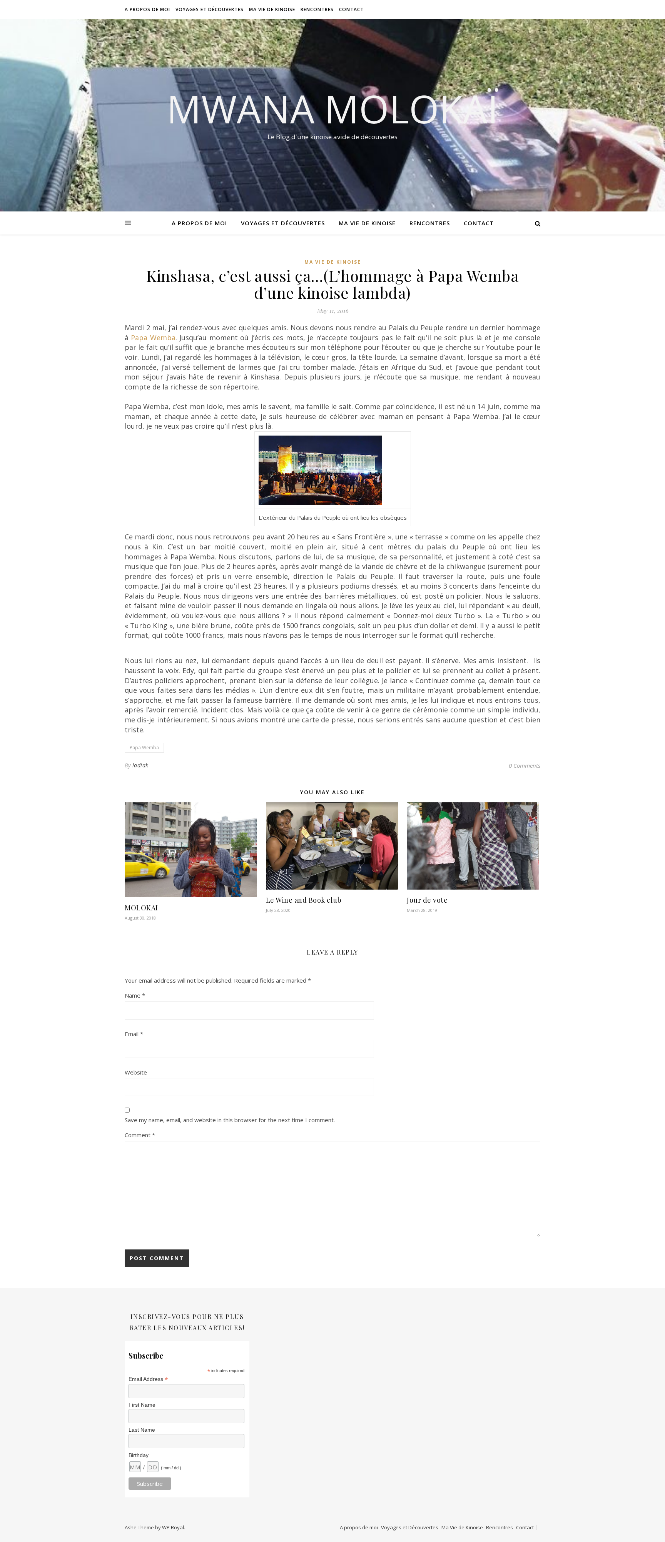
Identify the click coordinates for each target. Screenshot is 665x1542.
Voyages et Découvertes (209, 9)
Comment (140, 1135)
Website (136, 1072)
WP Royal (173, 1527)
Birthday (139, 1455)
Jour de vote (427, 900)
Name (135, 995)
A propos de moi (147, 9)
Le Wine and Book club (304, 900)
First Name (142, 1405)
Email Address (148, 1379)
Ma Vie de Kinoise (272, 9)
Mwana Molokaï (332, 108)
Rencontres (317, 9)
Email (134, 1034)
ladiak (140, 765)
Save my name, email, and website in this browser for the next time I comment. (230, 1120)
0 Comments (524, 765)
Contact (351, 9)
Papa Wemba (153, 337)
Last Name (142, 1430)
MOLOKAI (141, 907)
